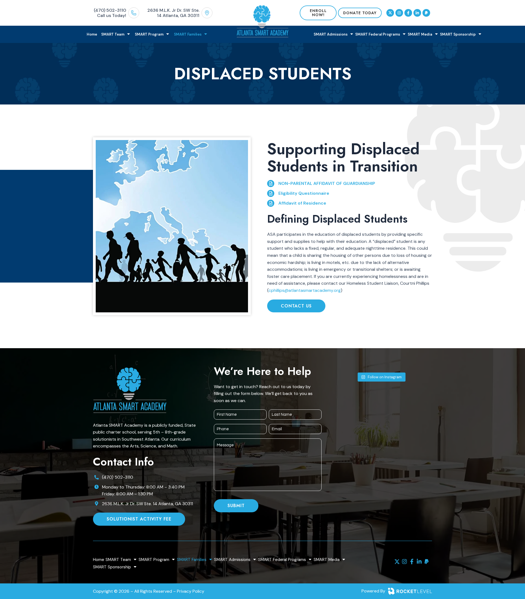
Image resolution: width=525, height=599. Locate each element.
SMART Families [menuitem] (188, 34)
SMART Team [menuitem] (112, 34)
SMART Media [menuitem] (420, 34)
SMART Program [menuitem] (149, 34)
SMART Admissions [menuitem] (331, 34)
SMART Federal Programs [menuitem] (377, 34)
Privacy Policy (190, 591)
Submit (236, 505)
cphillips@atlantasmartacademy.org (305, 290)
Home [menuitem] (92, 34)
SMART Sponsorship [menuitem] (458, 34)
